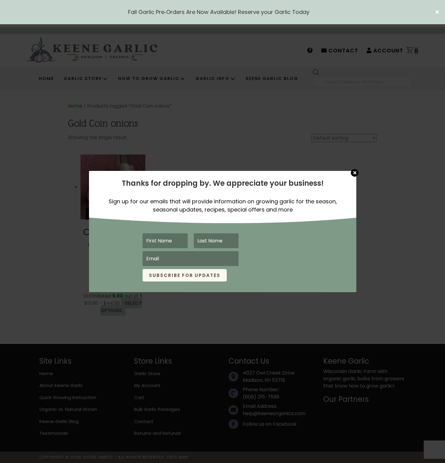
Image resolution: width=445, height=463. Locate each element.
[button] (438, 12)
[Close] (354, 170)
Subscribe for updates (184, 275)
